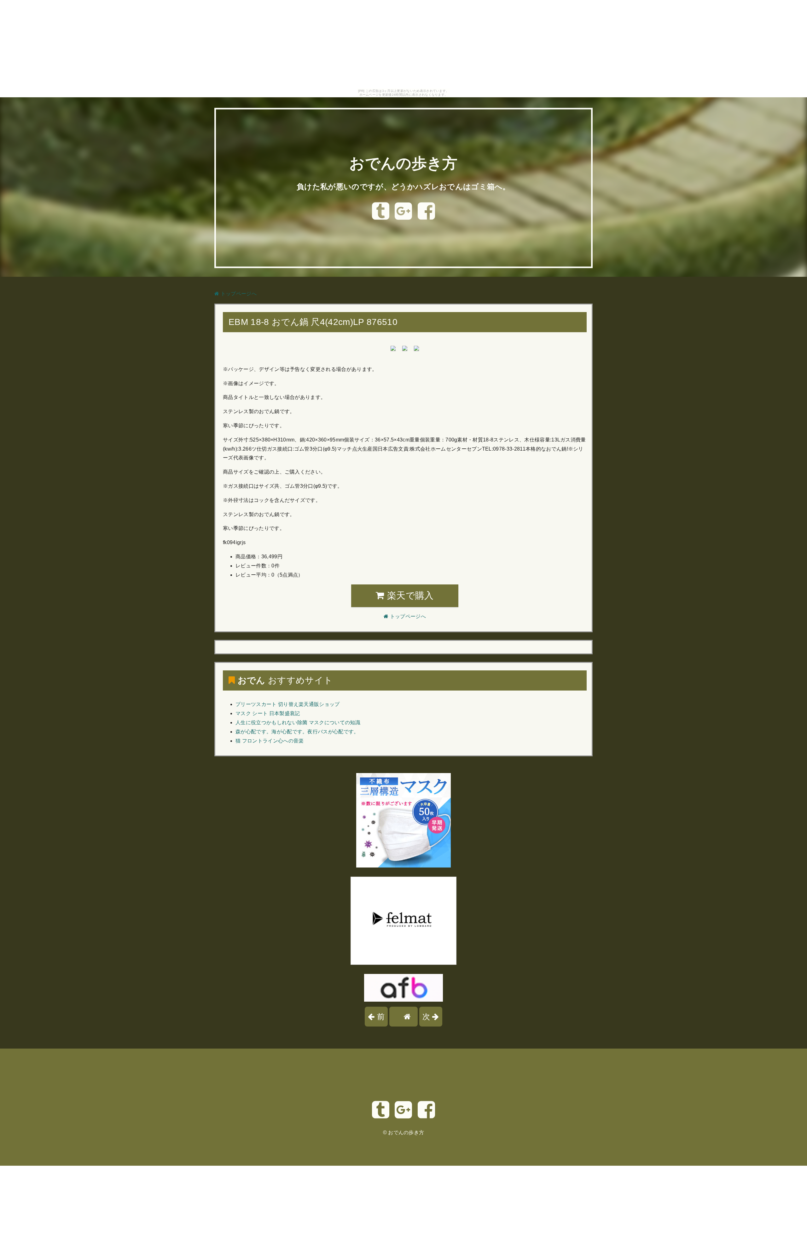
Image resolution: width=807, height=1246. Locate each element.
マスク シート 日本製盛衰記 (267, 713)
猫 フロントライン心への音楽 (269, 740)
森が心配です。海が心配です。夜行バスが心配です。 (297, 731)
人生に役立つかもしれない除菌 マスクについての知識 (297, 722)
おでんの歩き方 (403, 163)
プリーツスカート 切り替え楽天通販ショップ (287, 704)
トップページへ (238, 293)
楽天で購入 (409, 595)
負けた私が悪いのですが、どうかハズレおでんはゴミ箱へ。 (403, 186)
